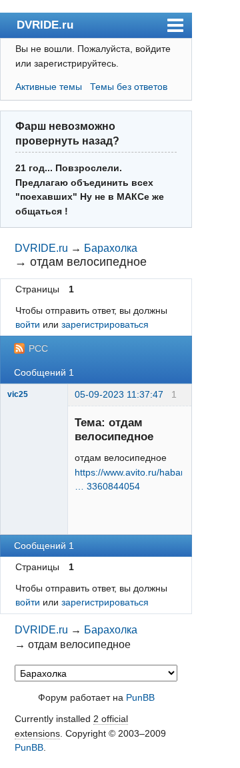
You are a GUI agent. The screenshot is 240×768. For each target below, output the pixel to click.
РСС (38, 348)
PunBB (140, 697)
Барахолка (110, 248)
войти (27, 324)
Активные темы (48, 86)
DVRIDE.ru (45, 24)
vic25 (17, 394)
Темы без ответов (128, 86)
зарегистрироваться (105, 324)
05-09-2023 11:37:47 (119, 394)
